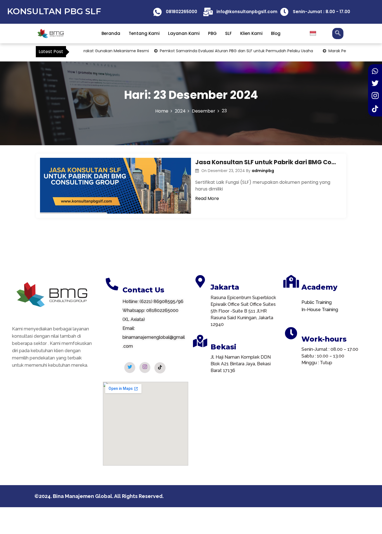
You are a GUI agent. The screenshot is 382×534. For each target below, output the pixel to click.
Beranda (111, 33)
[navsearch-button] (337, 33)
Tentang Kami (144, 33)
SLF (228, 33)
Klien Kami (251, 33)
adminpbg (263, 170)
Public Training (316, 302)
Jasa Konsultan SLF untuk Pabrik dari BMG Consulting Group (266, 162)
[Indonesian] (313, 34)
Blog (275, 33)
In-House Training (319, 309)
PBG (212, 33)
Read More (207, 198)
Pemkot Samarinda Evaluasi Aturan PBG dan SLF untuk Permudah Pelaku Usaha (224, 51)
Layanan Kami (184, 33)
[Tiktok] (375, 109)
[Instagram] (375, 96)
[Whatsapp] (375, 71)
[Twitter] (375, 84)
